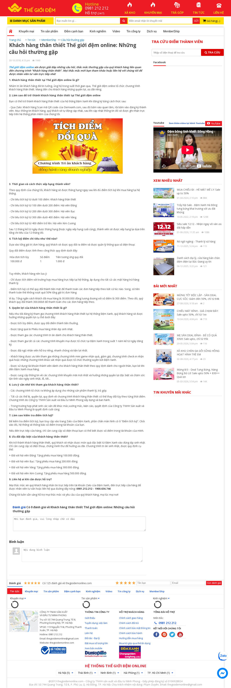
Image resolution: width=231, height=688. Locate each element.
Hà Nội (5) (64, 672)
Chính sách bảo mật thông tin (135, 628)
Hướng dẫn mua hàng (131, 638)
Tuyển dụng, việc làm (96, 623)
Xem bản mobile (93, 648)
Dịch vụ (152, 31)
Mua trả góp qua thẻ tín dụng (134, 643)
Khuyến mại (26, 31)
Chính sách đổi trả (129, 623)
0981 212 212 (167, 623)
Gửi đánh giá (214, 583)
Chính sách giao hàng (131, 618)
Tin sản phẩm (49, 31)
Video (116, 31)
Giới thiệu (90, 618)
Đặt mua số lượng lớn (96, 643)
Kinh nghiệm (98, 31)
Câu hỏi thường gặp (72, 40)
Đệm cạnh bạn (73, 31)
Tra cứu (213, 52)
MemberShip (171, 31)
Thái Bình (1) (85, 672)
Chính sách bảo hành (130, 633)
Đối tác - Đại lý (92, 638)
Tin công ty (133, 31)
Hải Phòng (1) (132, 672)
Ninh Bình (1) (108, 672)
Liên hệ (89, 633)
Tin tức (14, 591)
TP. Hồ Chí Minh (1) (158, 672)
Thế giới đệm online (21, 67)
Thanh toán (91, 628)
